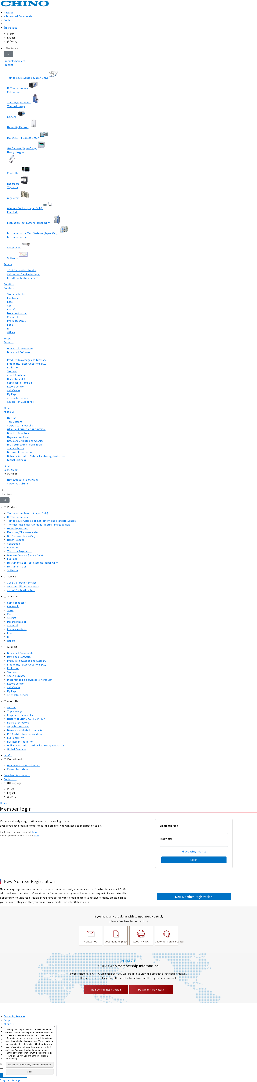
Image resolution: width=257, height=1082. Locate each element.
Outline (11, 707)
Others (11, 640)
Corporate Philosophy (20, 715)
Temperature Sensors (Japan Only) (27, 513)
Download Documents (19, 16)
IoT (9, 637)
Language (11, 27)
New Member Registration (194, 896)
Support (9, 342)
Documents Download (151, 989)
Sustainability (15, 737)
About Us (9, 411)
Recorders (13, 547)
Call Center (13, 687)
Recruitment (14, 759)
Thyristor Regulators (19, 551)
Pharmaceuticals (17, 629)
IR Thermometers (17, 517)
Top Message (14, 711)
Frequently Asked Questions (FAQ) (27, 664)
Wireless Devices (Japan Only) (25, 555)
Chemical (12, 625)
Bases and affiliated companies (25, 730)
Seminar (12, 672)
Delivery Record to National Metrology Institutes (36, 745)
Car (9, 614)
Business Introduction (20, 741)
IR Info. (8, 466)
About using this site (194, 851)
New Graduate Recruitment (23, 765)
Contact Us (10, 20)
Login (194, 859)
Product (8, 64)
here (34, 831)
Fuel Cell (12, 558)
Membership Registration (106, 989)
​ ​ (20, 381)
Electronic (13, 606)
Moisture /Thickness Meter (23, 532)
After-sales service (18, 695)
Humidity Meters (17, 528)
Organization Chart (18, 726)
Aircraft (11, 618)
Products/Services (14, 1016)
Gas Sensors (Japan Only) (22, 536)
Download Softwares (19, 657)
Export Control (16, 683)
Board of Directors (18, 722)
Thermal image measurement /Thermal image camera (38, 524)
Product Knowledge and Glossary (26, 660)
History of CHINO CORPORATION (26, 718)
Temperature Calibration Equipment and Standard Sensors (41, 520)
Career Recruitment (18, 769)
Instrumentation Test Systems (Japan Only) (33, 562)
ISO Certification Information (24, 734)
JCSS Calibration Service (21, 582)
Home (3, 803)
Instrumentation (17, 566)
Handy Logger (15, 539)
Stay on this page (10, 1080)
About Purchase (16, 676)
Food (10, 633)
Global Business (16, 749)
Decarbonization (17, 621)
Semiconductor (16, 602)
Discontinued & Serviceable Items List (29, 679)
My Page (12, 691)
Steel (10, 610)
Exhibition (13, 668)
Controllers (14, 543)
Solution (9, 288)
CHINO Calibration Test (21, 590)
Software (12, 570)
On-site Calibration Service (23, 586)
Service (8, 264)
